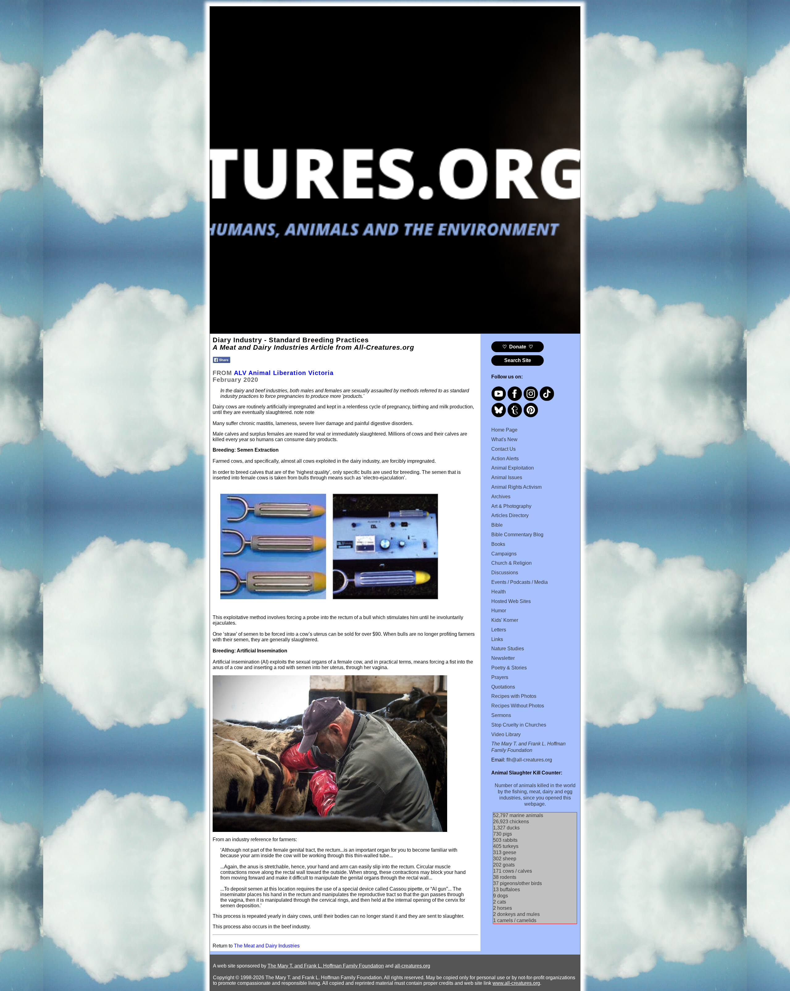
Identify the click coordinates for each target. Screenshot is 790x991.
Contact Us (503, 449)
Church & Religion (511, 563)
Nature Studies (507, 648)
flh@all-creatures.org (529, 759)
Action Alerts (505, 458)
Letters (498, 629)
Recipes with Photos (513, 696)
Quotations (503, 686)
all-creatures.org (412, 965)
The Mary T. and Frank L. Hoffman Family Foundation (326, 965)
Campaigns (504, 553)
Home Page (504, 429)
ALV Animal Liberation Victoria (284, 372)
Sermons (501, 715)
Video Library (506, 734)
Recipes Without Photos (517, 705)
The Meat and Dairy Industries (267, 945)
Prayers (499, 677)
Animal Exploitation (512, 467)
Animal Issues (506, 477)
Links (497, 639)
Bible (497, 525)
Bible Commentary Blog (517, 534)
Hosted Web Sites (511, 601)
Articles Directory (510, 515)
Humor (498, 610)
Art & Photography (511, 506)
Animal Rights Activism (516, 487)
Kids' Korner (504, 620)
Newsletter (503, 658)
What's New (504, 439)
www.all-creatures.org (516, 983)
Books (498, 544)
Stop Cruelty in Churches (518, 724)
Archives (500, 496)
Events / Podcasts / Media (519, 582)
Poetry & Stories (509, 667)
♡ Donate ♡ (517, 346)
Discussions (504, 572)
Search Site (517, 360)
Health (498, 591)
